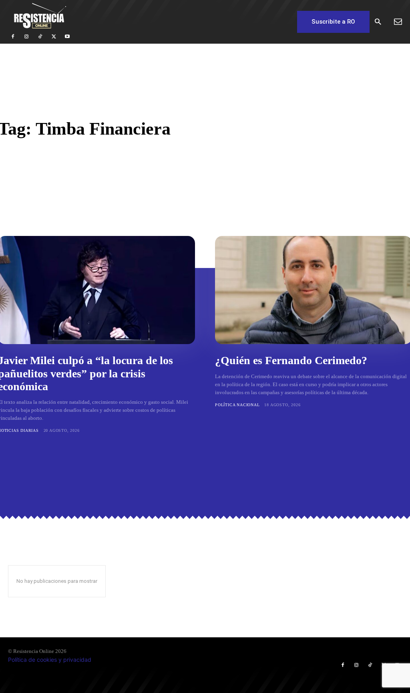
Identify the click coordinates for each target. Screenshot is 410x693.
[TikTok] (40, 37)
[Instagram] (26, 37)
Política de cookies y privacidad (49, 659)
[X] (53, 37)
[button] (378, 22)
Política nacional (237, 405)
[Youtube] (67, 37)
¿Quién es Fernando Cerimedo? (291, 360)
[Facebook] (13, 37)
